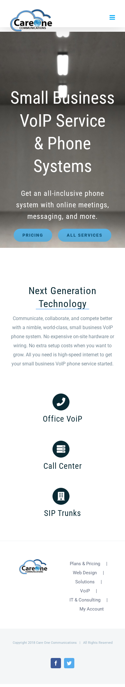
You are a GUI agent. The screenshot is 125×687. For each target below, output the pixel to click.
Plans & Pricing (85, 563)
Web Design (85, 572)
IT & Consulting (84, 600)
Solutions (85, 582)
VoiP (85, 591)
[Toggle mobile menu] (113, 17)
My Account (91, 609)
